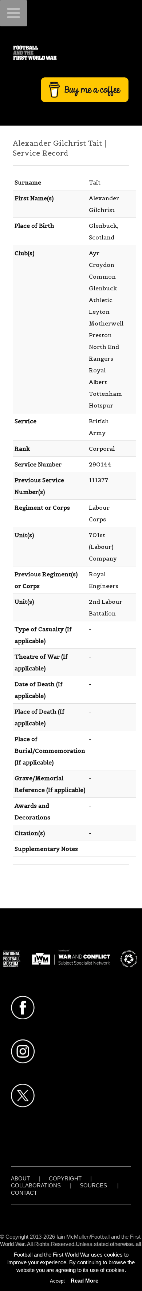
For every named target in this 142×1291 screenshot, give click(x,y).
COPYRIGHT (65, 1178)
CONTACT (24, 1193)
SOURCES (93, 1185)
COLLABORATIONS (36, 1185)
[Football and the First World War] (71, 52)
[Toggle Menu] (13, 13)
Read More (84, 1280)
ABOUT (20, 1178)
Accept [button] (57, 1281)
